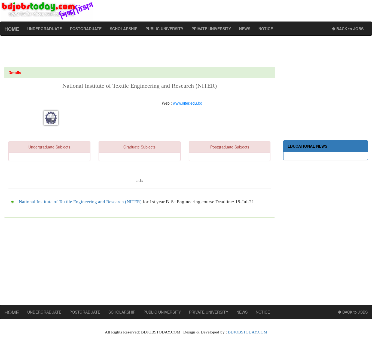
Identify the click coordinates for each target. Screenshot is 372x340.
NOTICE (265, 28)
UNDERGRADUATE (44, 28)
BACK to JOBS (349, 28)
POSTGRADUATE (86, 28)
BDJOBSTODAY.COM (247, 332)
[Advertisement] (141, 53)
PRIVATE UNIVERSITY (211, 28)
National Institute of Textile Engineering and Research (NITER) (80, 201)
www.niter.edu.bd (187, 103)
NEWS (244, 28)
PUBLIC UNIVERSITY (164, 28)
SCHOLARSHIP (123, 28)
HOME (11, 311)
